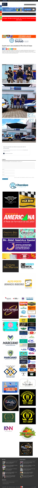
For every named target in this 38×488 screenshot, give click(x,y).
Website (3, 174)
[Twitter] (5, 49)
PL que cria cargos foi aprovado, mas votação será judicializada (11, 462)
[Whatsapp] (10, 49)
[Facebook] (3, 49)
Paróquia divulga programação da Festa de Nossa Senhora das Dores (19, 19)
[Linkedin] (12, 49)
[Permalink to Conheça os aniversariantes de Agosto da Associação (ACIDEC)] (4, 467)
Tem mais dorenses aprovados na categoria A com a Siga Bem (28, 476)
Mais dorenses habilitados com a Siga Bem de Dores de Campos (29, 466)
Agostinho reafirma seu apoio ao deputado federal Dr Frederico (28, 472)
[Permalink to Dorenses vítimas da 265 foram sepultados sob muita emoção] (4, 477)
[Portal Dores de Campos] (4, 5)
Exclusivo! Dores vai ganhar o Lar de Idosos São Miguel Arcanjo (11, 472)
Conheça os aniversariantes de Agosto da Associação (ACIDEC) (11, 466)
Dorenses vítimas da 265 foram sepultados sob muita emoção (10, 476)
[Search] (35, 4)
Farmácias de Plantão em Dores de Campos (8, 482)
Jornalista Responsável (6, 483)
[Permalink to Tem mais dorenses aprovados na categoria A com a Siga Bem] (21, 477)
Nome (3, 169)
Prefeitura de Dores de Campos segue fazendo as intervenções (29, 469)
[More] (15, 49)
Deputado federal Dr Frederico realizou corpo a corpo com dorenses (29, 462)
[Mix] (8, 49)
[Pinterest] (6, 49)
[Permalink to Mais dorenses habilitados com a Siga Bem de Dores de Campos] (21, 467)
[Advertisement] (19, 28)
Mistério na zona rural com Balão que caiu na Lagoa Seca (11, 469)
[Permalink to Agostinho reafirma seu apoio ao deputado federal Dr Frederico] (21, 474)
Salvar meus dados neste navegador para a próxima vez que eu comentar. (24, 177)
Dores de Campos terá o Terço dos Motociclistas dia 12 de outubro (16, 0)
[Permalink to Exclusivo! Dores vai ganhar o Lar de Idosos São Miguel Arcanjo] (4, 474)
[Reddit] (14, 49)
